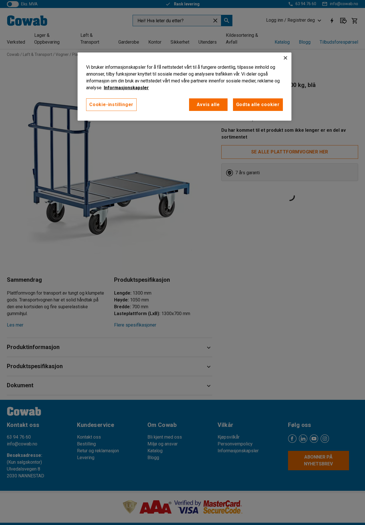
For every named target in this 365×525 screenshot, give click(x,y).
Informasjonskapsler (126, 87)
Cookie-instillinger (111, 104)
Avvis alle (208, 104)
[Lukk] (285, 58)
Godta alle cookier (258, 104)
